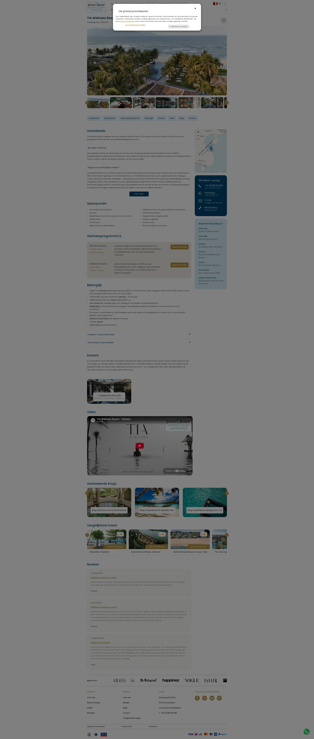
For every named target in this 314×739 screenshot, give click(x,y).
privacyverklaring (127, 21)
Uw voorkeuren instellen (135, 25)
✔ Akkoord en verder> (179, 26)
